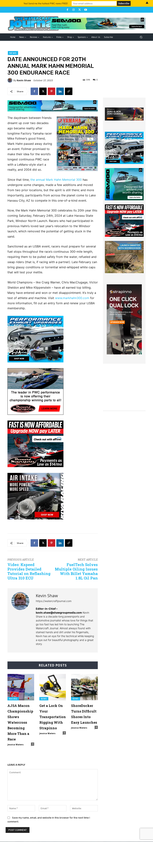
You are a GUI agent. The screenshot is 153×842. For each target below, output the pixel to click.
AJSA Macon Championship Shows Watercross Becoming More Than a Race (20, 722)
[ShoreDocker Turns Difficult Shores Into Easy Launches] (84, 687)
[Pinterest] (51, 91)
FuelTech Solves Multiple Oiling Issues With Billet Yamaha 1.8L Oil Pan (76, 571)
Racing (13, 698)
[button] (141, 37)
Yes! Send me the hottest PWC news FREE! (46, 3)
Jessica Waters (15, 744)
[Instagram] (73, 10)
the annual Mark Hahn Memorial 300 (56, 179)
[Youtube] (85, 10)
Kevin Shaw (24, 80)
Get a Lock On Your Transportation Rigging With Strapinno (52, 716)
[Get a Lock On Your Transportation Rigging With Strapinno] (52, 687)
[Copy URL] (68, 91)
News (13, 53)
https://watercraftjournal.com (53, 601)
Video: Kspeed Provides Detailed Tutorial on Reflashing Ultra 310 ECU (29, 571)
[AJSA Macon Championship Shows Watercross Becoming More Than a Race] (20, 687)
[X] (79, 10)
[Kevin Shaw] (10, 80)
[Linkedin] (60, 91)
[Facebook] (67, 10)
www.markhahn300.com (72, 298)
